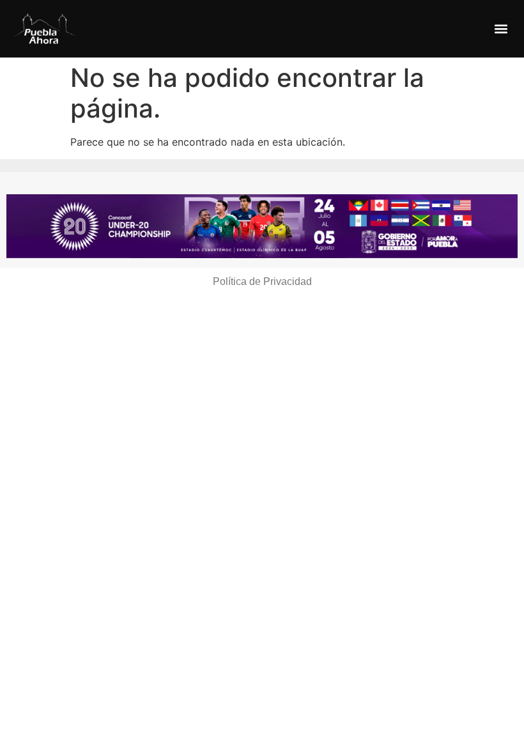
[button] (500, 29)
